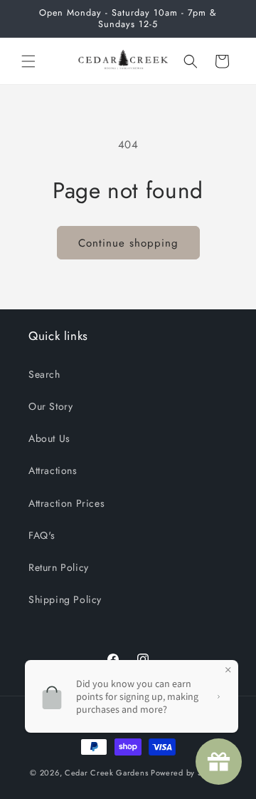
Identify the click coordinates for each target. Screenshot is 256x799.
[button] (28, 61)
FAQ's (41, 535)
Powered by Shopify (188, 772)
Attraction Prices (66, 503)
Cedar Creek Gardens (106, 772)
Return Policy (58, 567)
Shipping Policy (65, 599)
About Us (49, 438)
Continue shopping (128, 243)
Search (44, 374)
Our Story (50, 406)
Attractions (53, 470)
